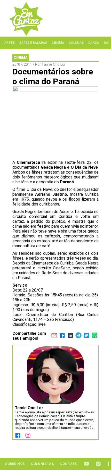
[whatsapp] (95, 335)
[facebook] (62, 335)
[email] (54, 335)
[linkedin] (70, 335)
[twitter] (86, 335)
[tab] (9, 43)
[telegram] (78, 335)
